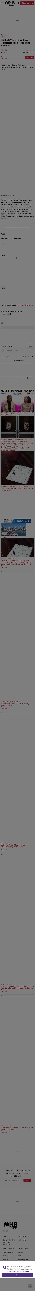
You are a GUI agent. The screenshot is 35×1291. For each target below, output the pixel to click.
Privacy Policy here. (23, 1271)
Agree (17, 1275)
